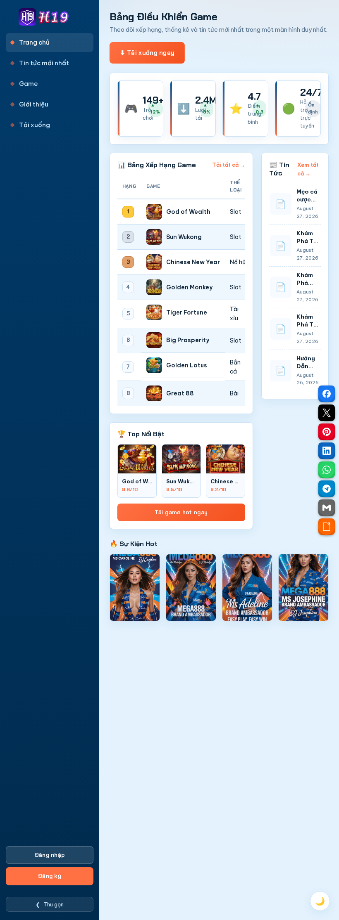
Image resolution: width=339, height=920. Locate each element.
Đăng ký (49, 876)
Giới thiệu (33, 104)
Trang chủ (34, 42)
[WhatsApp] (326, 469)
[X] (326, 412)
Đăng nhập (50, 855)
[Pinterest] (326, 431)
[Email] (326, 507)
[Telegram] (326, 488)
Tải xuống (34, 125)
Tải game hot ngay (181, 512)
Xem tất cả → (308, 168)
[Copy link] (326, 526)
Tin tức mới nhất (44, 63)
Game (28, 84)
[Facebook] (326, 394)
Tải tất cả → (228, 164)
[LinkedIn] (326, 450)
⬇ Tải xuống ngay (147, 53)
